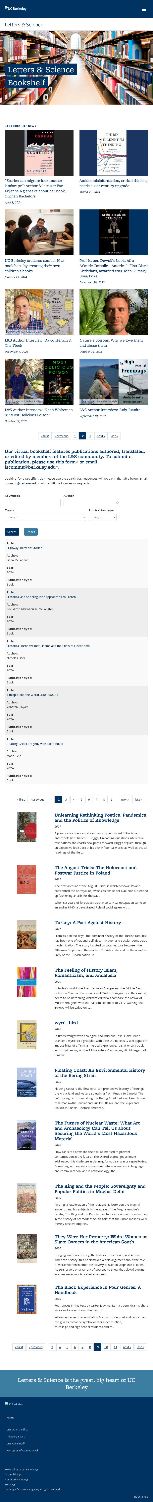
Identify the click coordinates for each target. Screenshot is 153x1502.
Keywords (12, 496)
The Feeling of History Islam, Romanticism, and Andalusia (86, 972)
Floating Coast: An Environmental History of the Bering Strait (100, 1072)
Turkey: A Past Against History (88, 922)
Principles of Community (22, 1450)
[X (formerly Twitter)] (8, 1411)
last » (116, 437)
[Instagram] (24, 1411)
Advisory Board (16, 1436)
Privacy (10, 1484)
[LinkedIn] (16, 1411)
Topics (10, 510)
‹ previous (63, 437)
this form (67, 462)
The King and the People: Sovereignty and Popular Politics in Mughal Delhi (100, 1188)
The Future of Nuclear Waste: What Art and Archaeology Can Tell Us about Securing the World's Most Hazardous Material (97, 1131)
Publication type (101, 510)
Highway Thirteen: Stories (24, 548)
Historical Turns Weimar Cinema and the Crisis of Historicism (48, 646)
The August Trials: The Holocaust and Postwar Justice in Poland (96, 870)
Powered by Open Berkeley (21, 1469)
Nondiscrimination (16, 1479)
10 (107, 1348)
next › (102, 437)
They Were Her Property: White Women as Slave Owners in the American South (101, 1239)
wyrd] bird (66, 1022)
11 (117, 1348)
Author (69, 496)
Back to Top (141, 1496)
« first (46, 437)
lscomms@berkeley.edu (31, 467)
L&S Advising (16, 1443)
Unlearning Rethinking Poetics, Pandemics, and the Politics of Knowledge (101, 817)
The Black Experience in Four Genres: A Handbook (98, 1289)
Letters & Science (24, 24)
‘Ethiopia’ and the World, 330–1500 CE (33, 695)
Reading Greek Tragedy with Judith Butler (35, 744)
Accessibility (13, 1474)
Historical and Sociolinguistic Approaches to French (41, 597)
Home (10, 1417)
